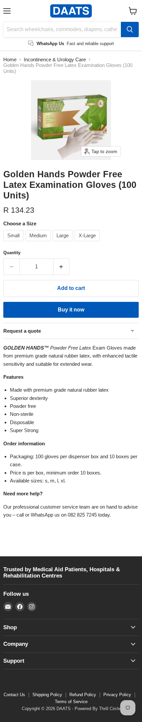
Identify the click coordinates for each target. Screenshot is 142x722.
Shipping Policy (47, 694)
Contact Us (14, 694)
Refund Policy (82, 694)
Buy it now (71, 309)
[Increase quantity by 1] (61, 266)
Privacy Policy (117, 694)
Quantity (11, 252)
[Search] (130, 29)
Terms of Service (71, 701)
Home (10, 59)
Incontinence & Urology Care (55, 59)
